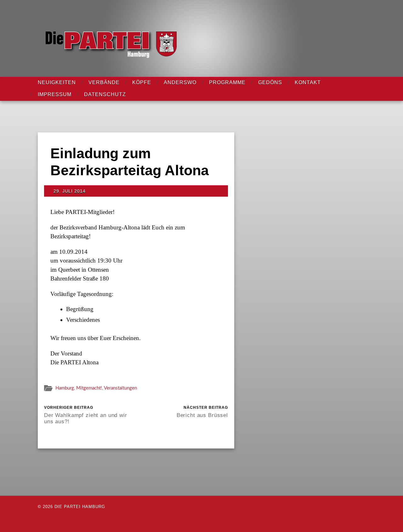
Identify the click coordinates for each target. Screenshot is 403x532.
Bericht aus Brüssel (202, 411)
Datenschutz (105, 94)
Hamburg (64, 388)
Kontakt (308, 82)
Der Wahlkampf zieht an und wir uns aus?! (85, 414)
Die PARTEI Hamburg (79, 506)
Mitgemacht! (89, 388)
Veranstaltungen (120, 388)
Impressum (54, 94)
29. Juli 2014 (70, 191)
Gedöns (270, 82)
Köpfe (141, 82)
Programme (227, 82)
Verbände (104, 82)
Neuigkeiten (57, 82)
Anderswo (180, 82)
